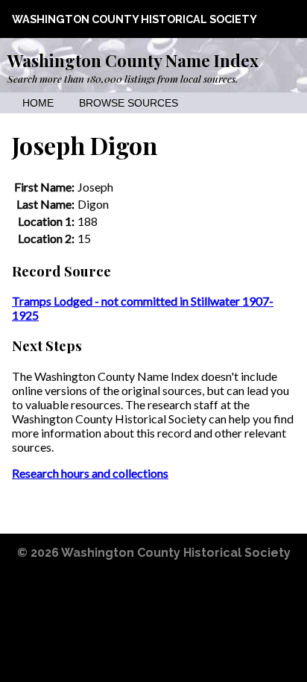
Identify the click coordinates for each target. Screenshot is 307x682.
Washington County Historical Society (134, 19)
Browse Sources (128, 103)
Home (38, 103)
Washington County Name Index (133, 60)
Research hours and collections (90, 473)
